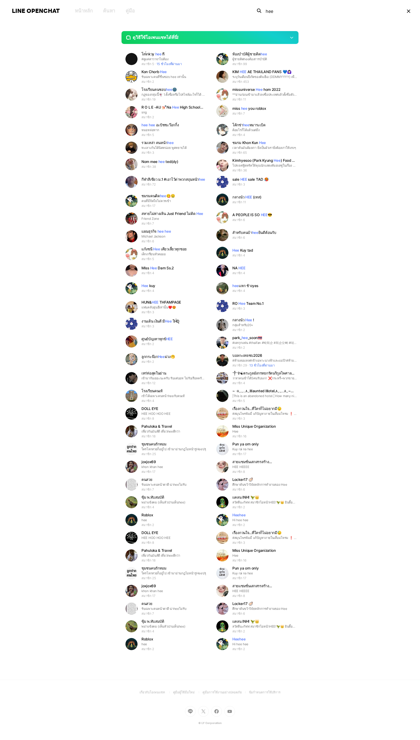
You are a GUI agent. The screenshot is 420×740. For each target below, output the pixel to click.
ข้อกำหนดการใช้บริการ (265, 692)
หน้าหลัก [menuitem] (84, 11)
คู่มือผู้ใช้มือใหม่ (188, 692)
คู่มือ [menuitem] (130, 11)
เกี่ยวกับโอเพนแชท (156, 692)
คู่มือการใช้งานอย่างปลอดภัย (225, 692)
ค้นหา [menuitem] (109, 11)
